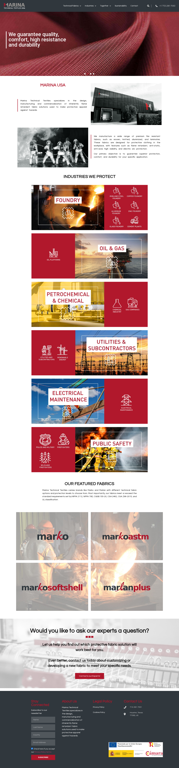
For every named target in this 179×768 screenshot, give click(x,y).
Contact (134, 6)
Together (104, 6)
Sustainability (121, 6)
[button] (148, 6)
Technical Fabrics (70, 6)
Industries (89, 6)
